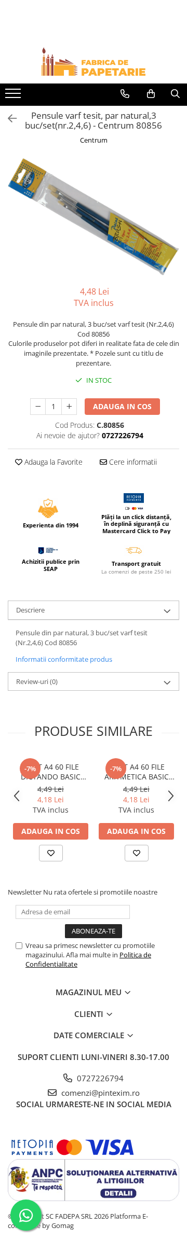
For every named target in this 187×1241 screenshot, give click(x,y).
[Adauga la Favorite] (51, 853)
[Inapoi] (8, 118)
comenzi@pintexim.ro (99, 1092)
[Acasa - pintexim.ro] (93, 61)
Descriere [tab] (30, 610)
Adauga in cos (122, 406)
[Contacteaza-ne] (125, 93)
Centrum (94, 140)
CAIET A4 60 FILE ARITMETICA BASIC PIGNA (136, 772)
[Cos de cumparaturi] (151, 93)
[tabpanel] (93, 216)
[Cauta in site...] (175, 93)
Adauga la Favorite (52, 462)
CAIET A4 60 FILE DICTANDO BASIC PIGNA (51, 772)
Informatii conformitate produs (64, 659)
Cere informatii (132, 462)
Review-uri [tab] (37, 681)
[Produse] (14, 96)
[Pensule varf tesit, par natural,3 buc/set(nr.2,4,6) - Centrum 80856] (93, 216)
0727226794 (99, 1078)
